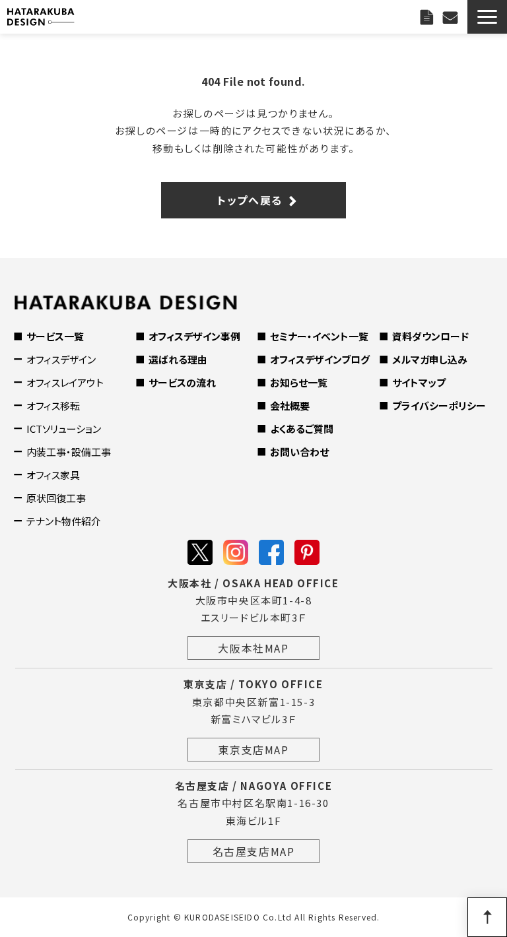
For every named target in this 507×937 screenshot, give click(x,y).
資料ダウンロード (430, 336)
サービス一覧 (55, 336)
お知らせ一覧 (298, 382)
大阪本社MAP (253, 648)
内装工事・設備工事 (68, 452)
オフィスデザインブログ (320, 359)
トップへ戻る (250, 200)
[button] (487, 17)
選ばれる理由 (178, 359)
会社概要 (290, 405)
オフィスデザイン (61, 359)
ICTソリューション (63, 429)
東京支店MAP (253, 750)
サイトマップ (419, 382)
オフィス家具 (53, 475)
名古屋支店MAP (254, 851)
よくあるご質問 (301, 429)
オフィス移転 (53, 405)
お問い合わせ (452, 16)
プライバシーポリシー (439, 405)
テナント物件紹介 (63, 521)
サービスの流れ (182, 382)
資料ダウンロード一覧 (428, 16)
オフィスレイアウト (65, 382)
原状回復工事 (56, 498)
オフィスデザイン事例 (194, 336)
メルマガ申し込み (429, 359)
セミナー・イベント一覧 (319, 336)
